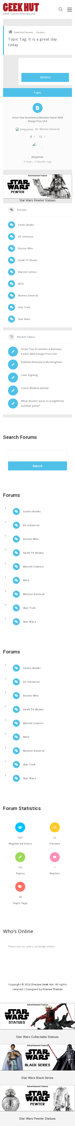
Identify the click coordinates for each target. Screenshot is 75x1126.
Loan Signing (29, 375)
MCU (20, 283)
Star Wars (23, 319)
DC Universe (25, 236)
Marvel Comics (27, 272)
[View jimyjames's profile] (37, 151)
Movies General (50, 129)
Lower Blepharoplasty (35, 388)
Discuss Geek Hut (42, 984)
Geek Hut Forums (23, 32)
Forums (40, 32)
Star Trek (23, 307)
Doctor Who (25, 248)
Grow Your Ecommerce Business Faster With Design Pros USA (37, 119)
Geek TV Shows (27, 260)
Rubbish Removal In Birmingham (41, 362)
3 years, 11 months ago (38, 161)
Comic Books (25, 225)
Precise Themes (53, 989)
